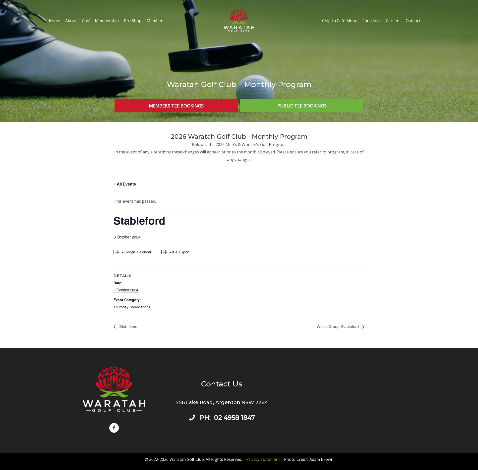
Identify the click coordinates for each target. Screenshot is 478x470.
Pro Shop (132, 20)
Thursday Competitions (132, 306)
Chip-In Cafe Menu (339, 20)
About (71, 20)
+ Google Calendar (136, 251)
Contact (413, 20)
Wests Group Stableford (338, 326)
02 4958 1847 (234, 417)
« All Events (125, 184)
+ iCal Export (179, 251)
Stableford (127, 326)
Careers (393, 20)
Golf (86, 20)
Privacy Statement (263, 459)
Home (54, 20)
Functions (371, 20)
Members (156, 20)
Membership (107, 20)
